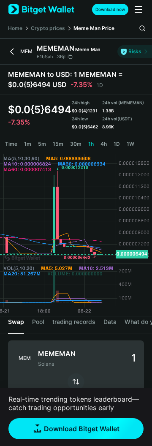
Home (15, 28)
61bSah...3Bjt (51, 57)
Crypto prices (48, 28)
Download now (110, 9)
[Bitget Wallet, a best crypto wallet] (41, 9)
